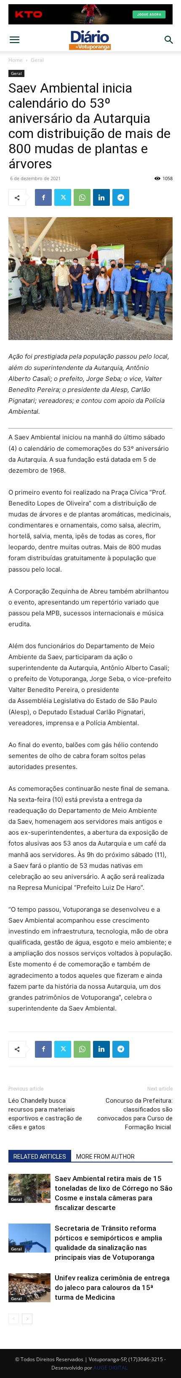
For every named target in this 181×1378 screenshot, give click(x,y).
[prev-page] (13, 1319)
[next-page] (27, 1319)
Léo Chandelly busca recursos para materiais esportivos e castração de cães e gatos (45, 1114)
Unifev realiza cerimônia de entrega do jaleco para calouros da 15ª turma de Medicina (112, 1287)
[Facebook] (43, 197)
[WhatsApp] (82, 197)
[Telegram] (120, 197)
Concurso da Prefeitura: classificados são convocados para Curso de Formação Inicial (135, 1114)
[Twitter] (62, 197)
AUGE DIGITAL (110, 1367)
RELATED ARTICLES (39, 1156)
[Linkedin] (101, 197)
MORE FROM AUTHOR (105, 1156)
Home (15, 60)
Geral (37, 60)
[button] (14, 40)
